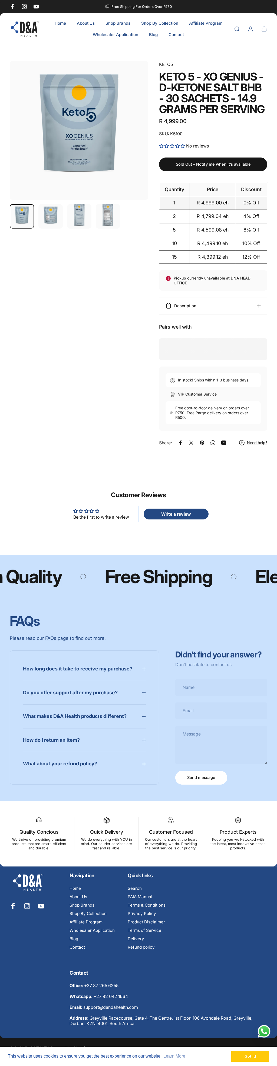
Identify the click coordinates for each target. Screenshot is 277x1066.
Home (75, 888)
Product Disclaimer (146, 921)
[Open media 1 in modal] (79, 130)
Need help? (257, 442)
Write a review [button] (176, 514)
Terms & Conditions (147, 905)
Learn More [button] (174, 1056)
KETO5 (166, 64)
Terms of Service (144, 930)
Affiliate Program (86, 921)
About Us (78, 896)
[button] (172, 146)
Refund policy (141, 947)
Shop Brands (82, 905)
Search (135, 888)
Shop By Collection (88, 913)
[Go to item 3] (79, 216)
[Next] (135, 139)
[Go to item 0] (22, 216)
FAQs (50, 638)
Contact (77, 947)
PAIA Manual (140, 896)
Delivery (136, 938)
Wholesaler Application (92, 930)
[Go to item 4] (108, 216)
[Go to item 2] (50, 216)
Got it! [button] (250, 1056)
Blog (74, 938)
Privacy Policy (142, 913)
